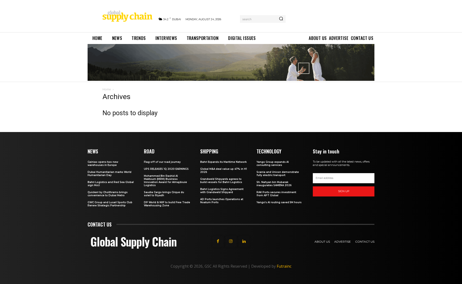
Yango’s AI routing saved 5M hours (279, 202)
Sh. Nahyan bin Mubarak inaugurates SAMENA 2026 (274, 184)
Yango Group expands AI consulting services (273, 163)
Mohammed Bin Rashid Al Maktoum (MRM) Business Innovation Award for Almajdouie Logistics (165, 180)
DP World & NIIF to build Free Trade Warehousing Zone (167, 204)
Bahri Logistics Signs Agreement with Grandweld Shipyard (222, 191)
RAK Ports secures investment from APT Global (276, 194)
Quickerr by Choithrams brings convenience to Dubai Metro (108, 194)
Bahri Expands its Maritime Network (223, 162)
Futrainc (284, 266)
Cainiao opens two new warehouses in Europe (103, 163)
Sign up (343, 191)
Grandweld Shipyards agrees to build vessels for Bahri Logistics (221, 180)
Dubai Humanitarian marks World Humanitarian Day (109, 173)
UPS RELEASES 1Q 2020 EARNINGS (166, 168)
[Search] (281, 19)
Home (107, 89)
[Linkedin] (244, 241)
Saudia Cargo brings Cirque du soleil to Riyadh (164, 194)
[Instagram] (231, 241)
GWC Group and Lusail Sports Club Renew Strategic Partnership (110, 204)
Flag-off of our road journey (162, 162)
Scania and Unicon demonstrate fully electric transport (278, 173)
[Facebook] (218, 241)
